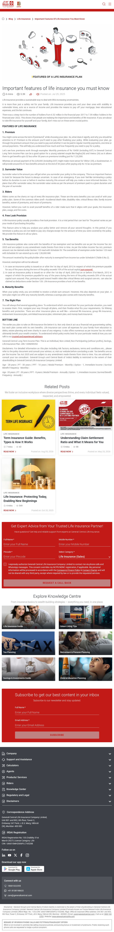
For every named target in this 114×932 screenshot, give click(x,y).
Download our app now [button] (14, 862)
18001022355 (14, 886)
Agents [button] (10, 771)
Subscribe (57, 735)
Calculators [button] (13, 765)
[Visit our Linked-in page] (3, 855)
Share (30, 94)
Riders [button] (10, 783)
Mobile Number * (66, 539)
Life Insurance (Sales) (72, 556)
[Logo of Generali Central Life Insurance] (8, 4)
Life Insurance (25, 19)
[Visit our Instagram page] (27, 855)
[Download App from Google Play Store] (12, 869)
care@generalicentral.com (20, 895)
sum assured (86, 269)
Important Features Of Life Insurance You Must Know (60, 19)
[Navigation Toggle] (110, 4)
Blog (12, 19)
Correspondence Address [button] (20, 812)
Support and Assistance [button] (19, 759)
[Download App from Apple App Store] (34, 869)
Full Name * (9, 539)
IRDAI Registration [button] (16, 832)
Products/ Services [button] (17, 777)
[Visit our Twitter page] (15, 855)
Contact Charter (89, 570)
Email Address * (22, 720)
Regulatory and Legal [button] (18, 795)
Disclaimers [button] (13, 801)
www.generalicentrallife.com (63, 916)
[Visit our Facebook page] (21, 855)
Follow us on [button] (8, 849)
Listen (37, 94)
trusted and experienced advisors (27, 336)
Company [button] (12, 753)
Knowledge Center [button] (16, 789)
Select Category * (67, 552)
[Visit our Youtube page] (9, 855)
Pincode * (8, 552)
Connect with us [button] (12, 880)
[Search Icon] (104, 4)
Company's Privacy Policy (68, 570)
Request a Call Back (57, 582)
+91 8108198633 (16, 890)
